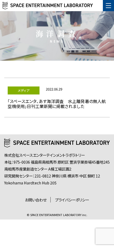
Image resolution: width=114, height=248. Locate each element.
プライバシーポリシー (72, 199)
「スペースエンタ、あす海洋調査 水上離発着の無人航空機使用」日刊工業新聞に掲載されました (57, 103)
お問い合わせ (35, 199)
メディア (23, 90)
